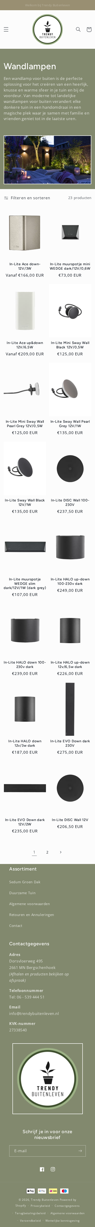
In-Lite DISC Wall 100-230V (70, 502)
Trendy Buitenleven (45, 1199)
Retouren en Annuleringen (31, 914)
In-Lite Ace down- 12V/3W (25, 266)
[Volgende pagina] (60, 852)
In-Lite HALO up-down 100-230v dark (70, 581)
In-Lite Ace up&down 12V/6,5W (25, 345)
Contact (15, 925)
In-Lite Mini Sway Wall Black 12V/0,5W (70, 345)
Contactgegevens (67, 1205)
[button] (6, 29)
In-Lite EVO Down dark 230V (70, 743)
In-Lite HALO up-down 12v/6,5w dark (70, 664)
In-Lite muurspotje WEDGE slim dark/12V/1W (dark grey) (25, 583)
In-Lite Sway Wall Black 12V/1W (25, 502)
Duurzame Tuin (22, 892)
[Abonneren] (80, 1151)
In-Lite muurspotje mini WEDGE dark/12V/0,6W (70, 266)
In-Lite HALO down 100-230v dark (25, 664)
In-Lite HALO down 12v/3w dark (25, 743)
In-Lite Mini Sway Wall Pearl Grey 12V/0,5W (25, 423)
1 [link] (34, 852)
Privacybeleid (40, 1205)
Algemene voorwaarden (29, 903)
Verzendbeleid (30, 1220)
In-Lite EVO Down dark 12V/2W (25, 822)
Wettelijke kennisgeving (62, 1220)
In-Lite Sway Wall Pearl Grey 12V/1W (70, 423)
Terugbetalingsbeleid (30, 1213)
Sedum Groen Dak (24, 882)
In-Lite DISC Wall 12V (70, 820)
